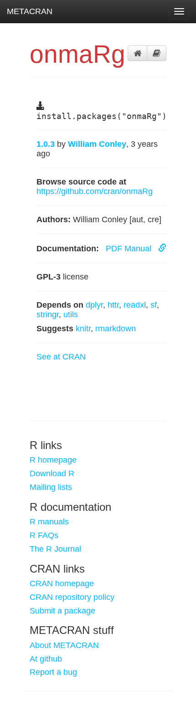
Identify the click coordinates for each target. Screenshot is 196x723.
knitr (83, 328)
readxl (135, 304)
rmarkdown (115, 328)
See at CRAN (61, 356)
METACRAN (29, 11)
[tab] (137, 53)
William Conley (97, 144)
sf (153, 304)
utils (70, 314)
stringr (47, 314)
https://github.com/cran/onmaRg (94, 191)
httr (113, 304)
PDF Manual (129, 248)
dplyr (94, 304)
